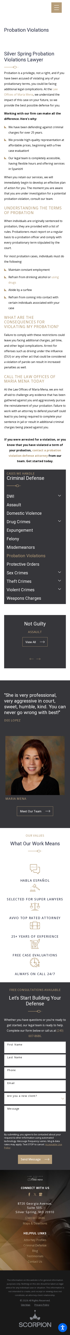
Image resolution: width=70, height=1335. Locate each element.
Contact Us (35, 1262)
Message (13, 1108)
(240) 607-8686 (35, 1218)
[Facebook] (29, 1194)
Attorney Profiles (35, 1240)
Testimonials (35, 1256)
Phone (11, 1070)
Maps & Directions (35, 1223)
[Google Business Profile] (40, 1194)
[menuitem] (31, 496)
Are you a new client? (22, 1096)
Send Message (31, 1159)
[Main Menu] (56, 7)
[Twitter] (35, 1194)
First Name (15, 1044)
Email (11, 1083)
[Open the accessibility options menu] (62, 1327)
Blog (35, 1251)
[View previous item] (32, 659)
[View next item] (38, 659)
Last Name (14, 1057)
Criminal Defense (35, 1245)
